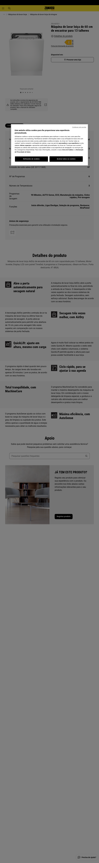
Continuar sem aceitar (79, 127)
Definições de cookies (31, 159)
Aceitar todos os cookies (66, 159)
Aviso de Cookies (67, 150)
